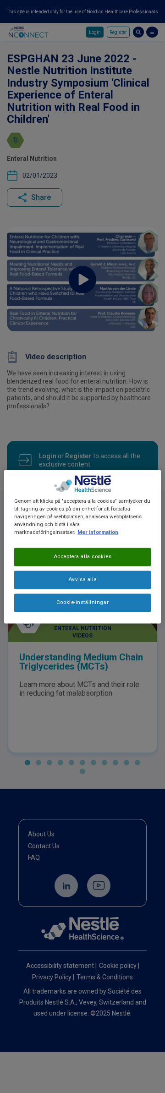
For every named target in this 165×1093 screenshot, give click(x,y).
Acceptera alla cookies (83, 556)
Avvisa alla (82, 579)
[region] (82, 546)
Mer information (97, 532)
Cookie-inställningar (82, 602)
